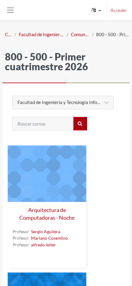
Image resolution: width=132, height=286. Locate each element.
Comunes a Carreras (80, 34)
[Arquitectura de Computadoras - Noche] (47, 173)
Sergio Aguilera (45, 231)
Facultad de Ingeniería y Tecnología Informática (41, 34)
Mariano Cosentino (49, 238)
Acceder (119, 10)
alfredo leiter (43, 244)
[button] (96, 10)
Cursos (8, 34)
